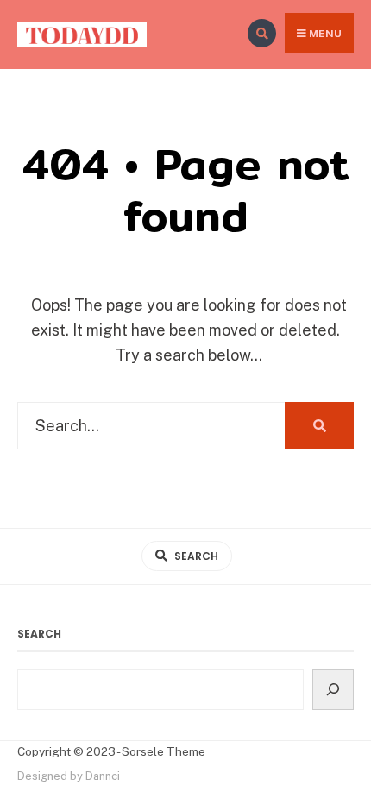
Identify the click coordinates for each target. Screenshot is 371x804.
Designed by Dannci (68, 775)
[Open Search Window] (262, 33)
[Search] (333, 690)
